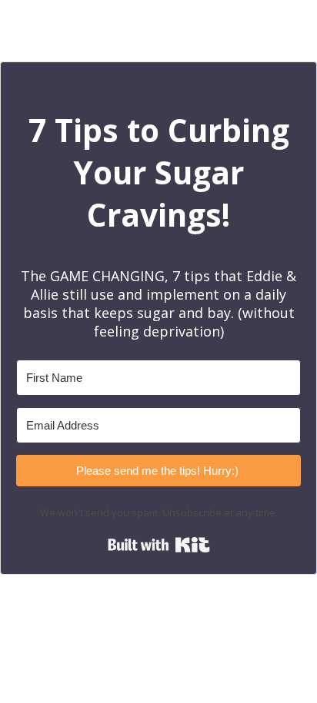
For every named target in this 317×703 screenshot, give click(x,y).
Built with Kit (159, 545)
